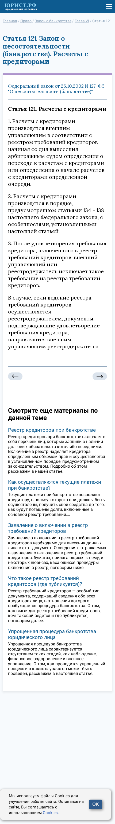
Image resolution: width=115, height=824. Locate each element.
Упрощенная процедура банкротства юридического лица (52, 634)
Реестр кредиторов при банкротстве (52, 430)
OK (95, 804)
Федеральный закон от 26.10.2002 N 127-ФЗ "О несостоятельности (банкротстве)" (56, 88)
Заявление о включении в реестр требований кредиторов (48, 528)
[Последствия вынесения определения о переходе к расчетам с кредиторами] (15, 376)
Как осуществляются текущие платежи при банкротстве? (54, 485)
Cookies (50, 812)
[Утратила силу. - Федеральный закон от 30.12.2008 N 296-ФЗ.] (100, 376)
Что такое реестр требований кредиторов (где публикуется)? (45, 581)
